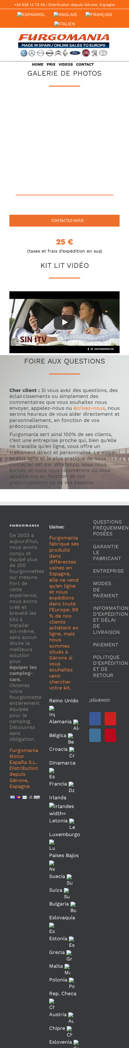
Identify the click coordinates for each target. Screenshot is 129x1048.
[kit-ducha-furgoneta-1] (92, 118)
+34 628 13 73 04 (29, 5)
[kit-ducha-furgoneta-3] (92, 160)
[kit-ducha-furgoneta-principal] (37, 118)
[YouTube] (110, 718)
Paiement (104, 645)
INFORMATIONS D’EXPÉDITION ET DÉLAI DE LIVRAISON (104, 620)
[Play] (64, 322)
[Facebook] (95, 718)
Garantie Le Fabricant (104, 552)
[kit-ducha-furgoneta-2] (37, 160)
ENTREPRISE (104, 571)
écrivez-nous (89, 408)
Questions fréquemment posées (104, 528)
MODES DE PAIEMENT (104, 589)
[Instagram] (95, 735)
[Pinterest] (110, 735)
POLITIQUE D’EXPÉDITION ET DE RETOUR (104, 666)
